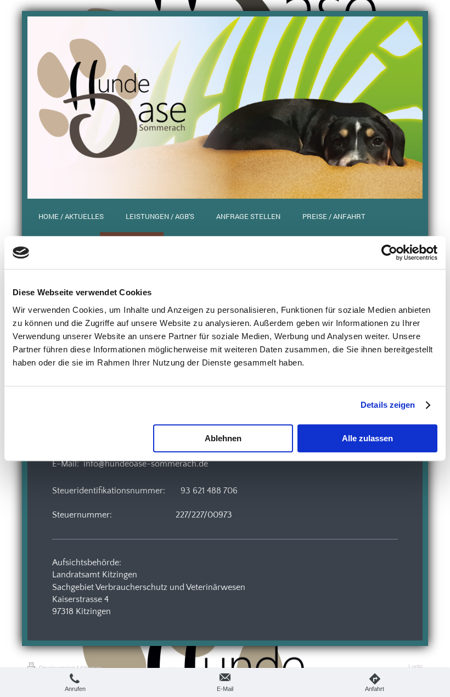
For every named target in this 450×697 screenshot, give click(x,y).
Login (415, 666)
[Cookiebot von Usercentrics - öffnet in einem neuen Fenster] (389, 252)
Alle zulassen (367, 438)
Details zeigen (388, 404)
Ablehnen (223, 438)
